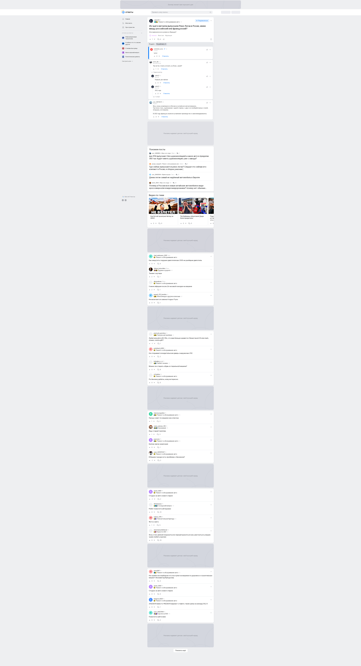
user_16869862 (156, 153)
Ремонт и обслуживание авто (169, 22)
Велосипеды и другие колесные (168, 296)
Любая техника (162, 363)
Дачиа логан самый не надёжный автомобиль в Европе (174, 178)
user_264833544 (156, 174)
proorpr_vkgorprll (156, 164)
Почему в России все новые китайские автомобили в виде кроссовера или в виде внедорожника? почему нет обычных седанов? (177, 188)
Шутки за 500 (163, 614)
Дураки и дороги (164, 270)
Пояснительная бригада (165, 519)
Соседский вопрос (165, 506)
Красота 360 (161, 532)
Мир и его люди (166, 153)
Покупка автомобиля (164, 335)
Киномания (162, 428)
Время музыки (166, 174)
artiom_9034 (155, 182)
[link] (163, 212)
